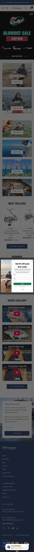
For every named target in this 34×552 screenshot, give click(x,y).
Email (14, 278)
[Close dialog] (32, 260)
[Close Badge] (28, 544)
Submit (22, 283)
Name (14, 274)
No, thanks (22, 289)
